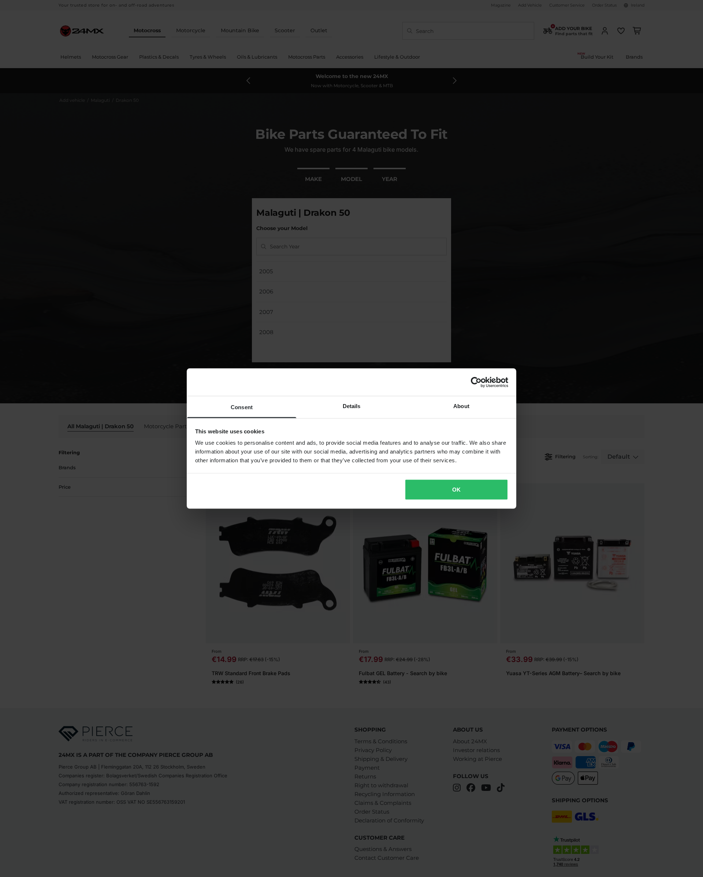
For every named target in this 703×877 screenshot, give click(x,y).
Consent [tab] (242, 407)
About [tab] (461, 406)
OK (456, 489)
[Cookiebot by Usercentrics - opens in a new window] (476, 382)
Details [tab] (352, 406)
